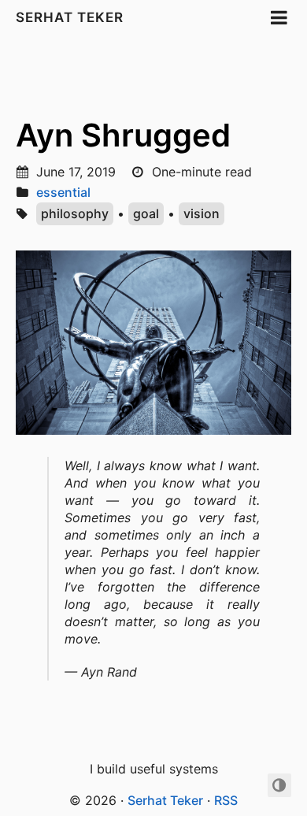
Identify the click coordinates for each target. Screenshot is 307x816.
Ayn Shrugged (123, 135)
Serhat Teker (70, 17)
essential (63, 192)
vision (201, 213)
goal (146, 213)
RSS (226, 800)
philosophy (75, 213)
